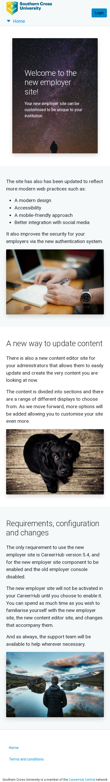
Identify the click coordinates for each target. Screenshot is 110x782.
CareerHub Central (82, 779)
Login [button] (99, 13)
